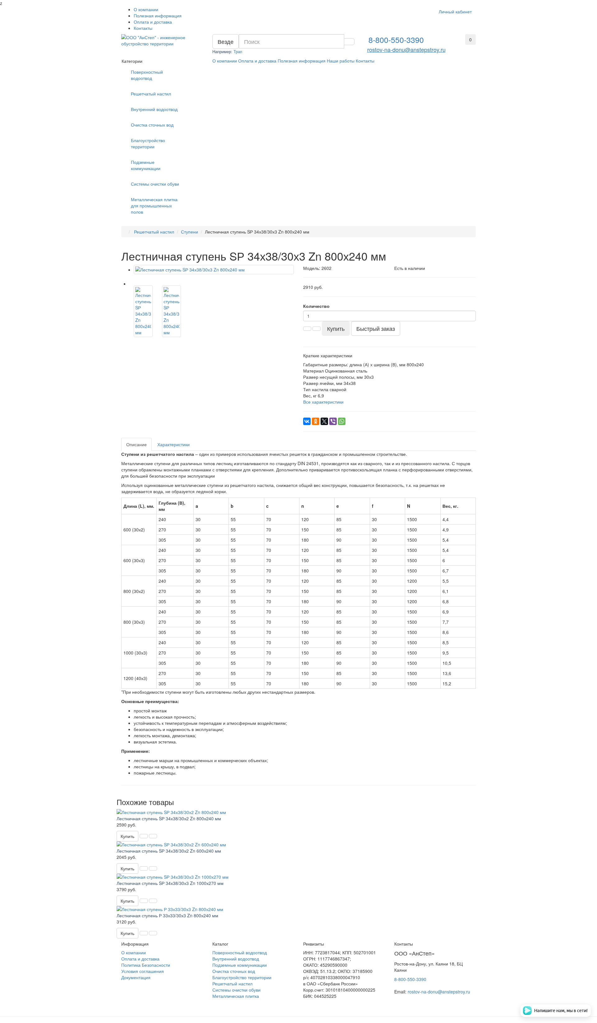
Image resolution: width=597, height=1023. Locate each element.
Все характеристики (323, 402)
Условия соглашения (142, 971)
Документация (135, 977)
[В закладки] (153, 836)
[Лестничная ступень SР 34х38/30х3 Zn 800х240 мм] (214, 269)
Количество (316, 306)
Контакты (143, 28)
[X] (324, 421)
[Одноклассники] (315, 421)
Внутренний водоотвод (154, 109)
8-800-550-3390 (396, 39)
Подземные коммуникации (145, 165)
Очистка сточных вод (152, 125)
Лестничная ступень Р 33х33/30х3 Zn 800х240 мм (167, 915)
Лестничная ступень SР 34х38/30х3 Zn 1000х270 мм (170, 883)
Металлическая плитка (235, 996)
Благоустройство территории (148, 143)
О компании (146, 9)
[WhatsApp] (341, 421)
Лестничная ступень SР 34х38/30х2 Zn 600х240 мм (169, 851)
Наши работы (340, 61)
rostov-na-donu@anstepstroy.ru (406, 49)
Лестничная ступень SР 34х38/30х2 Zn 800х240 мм (169, 818)
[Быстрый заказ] (144, 836)
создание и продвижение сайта (150, 987)
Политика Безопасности (145, 965)
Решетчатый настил (151, 93)
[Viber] (333, 421)
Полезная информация (158, 15)
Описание (136, 444)
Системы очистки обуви (155, 184)
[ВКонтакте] (307, 421)
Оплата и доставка (153, 22)
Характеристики (173, 444)
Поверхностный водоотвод (147, 75)
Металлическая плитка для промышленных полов (154, 205)
